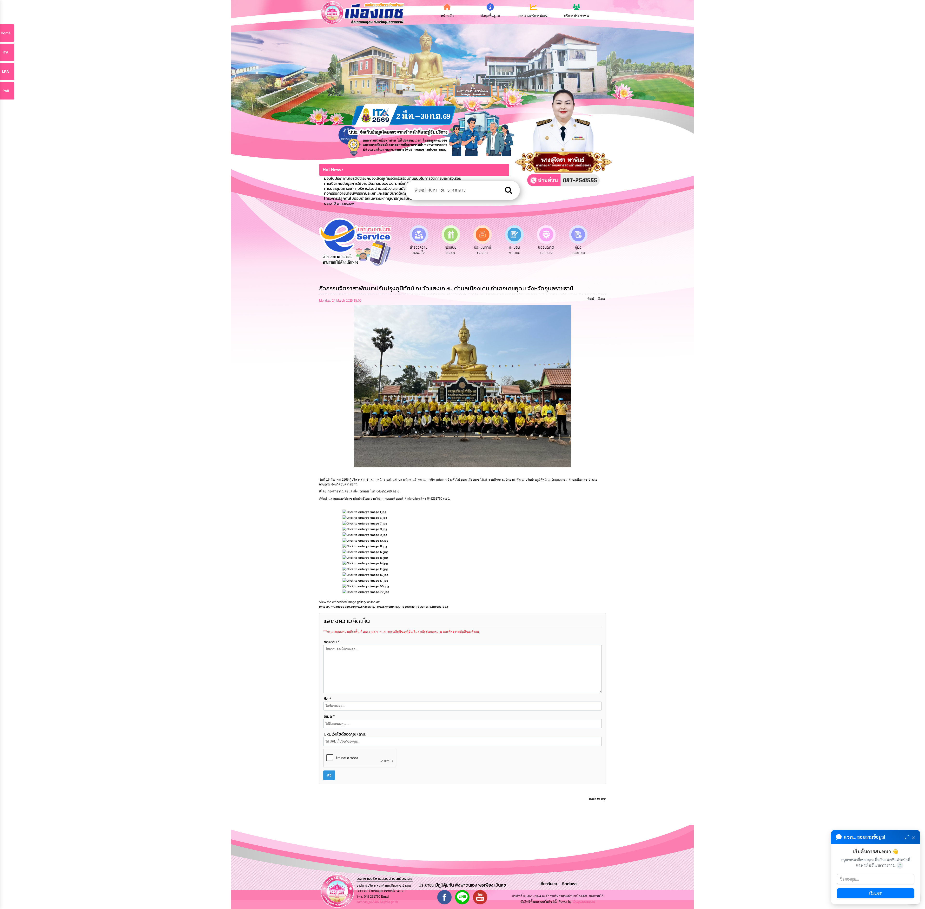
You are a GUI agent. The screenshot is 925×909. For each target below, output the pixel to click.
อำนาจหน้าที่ (546, 247)
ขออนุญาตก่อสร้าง (483, 250)
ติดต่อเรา (568, 884)
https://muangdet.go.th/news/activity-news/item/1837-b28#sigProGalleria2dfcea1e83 (383, 606)
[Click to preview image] (462, 386)
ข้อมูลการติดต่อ (578, 250)
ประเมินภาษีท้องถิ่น (418, 250)
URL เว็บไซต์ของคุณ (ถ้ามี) (345, 734)
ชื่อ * (327, 699)
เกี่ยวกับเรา (549, 884)
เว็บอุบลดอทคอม (584, 901)
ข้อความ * (332, 642)
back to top (597, 798)
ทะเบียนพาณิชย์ (450, 250)
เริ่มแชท (875, 893)
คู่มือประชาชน (514, 250)
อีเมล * (329, 716)
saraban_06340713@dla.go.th (377, 902)
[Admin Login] (900, 865)
